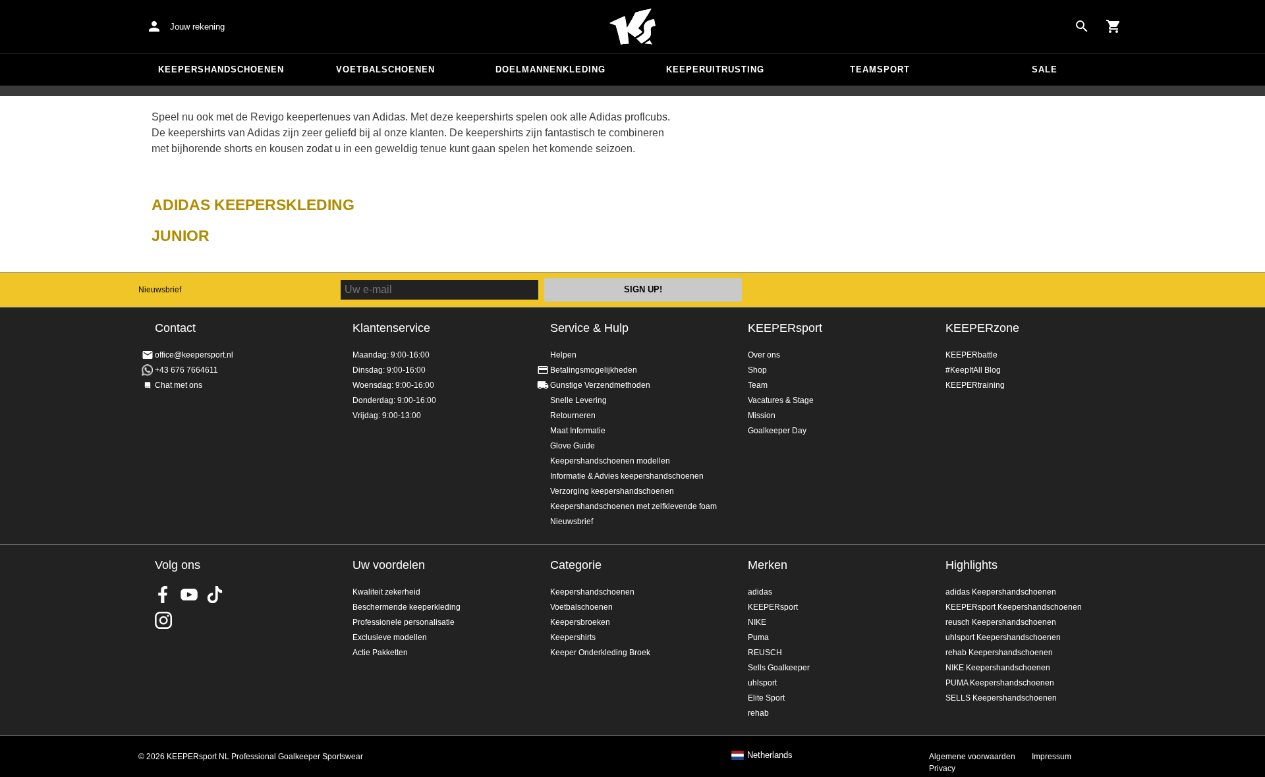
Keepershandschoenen (221, 69)
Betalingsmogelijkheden (593, 370)
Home (632, 27)
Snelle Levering (578, 400)
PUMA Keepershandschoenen (999, 682)
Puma (758, 637)
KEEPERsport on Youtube (189, 594)
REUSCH (765, 652)
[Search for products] (1082, 26)
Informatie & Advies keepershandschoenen (627, 476)
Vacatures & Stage (781, 400)
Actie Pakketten (380, 652)
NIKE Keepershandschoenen (997, 667)
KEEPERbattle (971, 355)
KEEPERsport (785, 328)
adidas (760, 592)
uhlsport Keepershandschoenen (1003, 637)
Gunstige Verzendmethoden (600, 385)
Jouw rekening (197, 27)
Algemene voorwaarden (972, 756)
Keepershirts (573, 637)
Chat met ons (178, 385)
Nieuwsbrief (159, 289)
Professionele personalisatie (403, 622)
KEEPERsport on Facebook (163, 594)
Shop (757, 370)
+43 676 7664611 (186, 370)
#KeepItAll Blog (973, 370)
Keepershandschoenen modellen (610, 461)
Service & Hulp (589, 328)
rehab (758, 713)
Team (758, 385)
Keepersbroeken (580, 622)
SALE (1044, 69)
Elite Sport (766, 698)
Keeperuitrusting (715, 69)
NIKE (757, 622)
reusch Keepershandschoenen (1000, 622)
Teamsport (880, 69)
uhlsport (762, 682)
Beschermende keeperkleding (406, 607)
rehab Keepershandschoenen (999, 652)
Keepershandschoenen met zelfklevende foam (633, 506)
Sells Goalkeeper (779, 667)
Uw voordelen (388, 565)
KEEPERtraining (975, 385)
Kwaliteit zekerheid (386, 592)
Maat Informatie (577, 430)
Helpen (563, 355)
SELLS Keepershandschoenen (1001, 698)
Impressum (1051, 756)
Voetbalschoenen (385, 69)
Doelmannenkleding (550, 69)
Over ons (764, 355)
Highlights (971, 565)
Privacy (942, 768)
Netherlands (770, 755)
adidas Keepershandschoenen (1000, 592)
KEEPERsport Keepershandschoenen (1013, 607)
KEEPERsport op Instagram (163, 620)
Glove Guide (572, 445)
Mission (761, 415)
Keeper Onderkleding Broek (600, 652)
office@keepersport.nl (194, 355)
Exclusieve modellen (389, 637)
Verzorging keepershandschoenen (612, 491)
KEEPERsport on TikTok (214, 594)
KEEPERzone (982, 328)
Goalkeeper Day (777, 430)
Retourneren (573, 415)
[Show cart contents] (1113, 26)
